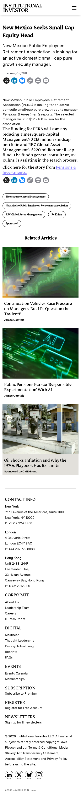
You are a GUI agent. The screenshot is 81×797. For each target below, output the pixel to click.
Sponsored (12, 223)
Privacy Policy (57, 759)
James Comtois (14, 319)
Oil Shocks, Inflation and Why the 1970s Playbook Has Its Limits (35, 463)
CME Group (29, 471)
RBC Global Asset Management (24, 214)
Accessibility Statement (22, 759)
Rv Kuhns (57, 214)
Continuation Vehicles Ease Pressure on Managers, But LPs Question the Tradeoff (38, 308)
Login (33, 790)
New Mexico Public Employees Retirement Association (37, 205)
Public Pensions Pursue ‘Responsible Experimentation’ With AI (37, 387)
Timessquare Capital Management (25, 196)
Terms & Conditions (43, 747)
